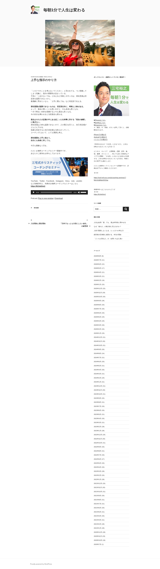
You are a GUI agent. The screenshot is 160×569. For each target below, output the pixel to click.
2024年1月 (97, 382)
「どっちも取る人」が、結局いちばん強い (108, 238)
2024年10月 (98, 345)
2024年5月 (97, 366)
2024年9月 (97, 349)
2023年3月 (97, 422)
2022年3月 (97, 471)
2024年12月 (98, 337)
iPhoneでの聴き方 (100, 134)
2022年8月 (97, 451)
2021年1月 (97, 528)
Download (59, 198)
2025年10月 (98, 296)
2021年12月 (98, 483)
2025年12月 (98, 288)
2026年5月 (97, 268)
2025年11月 (98, 292)
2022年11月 (98, 439)
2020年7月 (97, 544)
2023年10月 (98, 394)
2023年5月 (97, 414)
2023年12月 (98, 386)
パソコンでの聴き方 (101, 139)
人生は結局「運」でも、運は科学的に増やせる (110, 222)
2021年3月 (97, 520)
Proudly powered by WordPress (41, 564)
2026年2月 (97, 280)
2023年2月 (97, 426)
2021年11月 (98, 487)
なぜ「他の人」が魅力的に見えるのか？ (107, 226)
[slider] (84, 192)
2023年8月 (97, 402)
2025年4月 (97, 321)
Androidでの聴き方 (100, 137)
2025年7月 (97, 309)
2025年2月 (97, 329)
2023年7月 (97, 406)
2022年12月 (98, 435)
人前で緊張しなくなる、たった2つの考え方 (109, 230)
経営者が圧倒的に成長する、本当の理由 (107, 234)
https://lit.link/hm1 (100, 194)
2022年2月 (97, 475)
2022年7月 (97, 455)
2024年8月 (97, 353)
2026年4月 (97, 272)
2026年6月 (97, 264)
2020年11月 (98, 536)
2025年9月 (97, 300)
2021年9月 (97, 495)
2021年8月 (97, 500)
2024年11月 (98, 341)
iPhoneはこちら (100, 120)
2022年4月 (97, 467)
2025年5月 (97, 317)
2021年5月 (97, 512)
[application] (59, 192)
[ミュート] (79, 192)
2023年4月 (97, 418)
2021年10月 (98, 491)
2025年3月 (97, 325)
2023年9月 (97, 398)
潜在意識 (36, 207)
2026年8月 (97, 256)
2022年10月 (98, 443)
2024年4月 (97, 370)
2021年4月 (97, 516)
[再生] (34, 192)
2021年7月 (97, 504)
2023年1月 (97, 431)
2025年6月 (97, 313)
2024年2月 (97, 378)
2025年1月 (97, 333)
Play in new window (45, 198)
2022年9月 (97, 447)
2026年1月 (97, 284)
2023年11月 (98, 390)
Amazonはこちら (100, 125)
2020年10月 (98, 540)
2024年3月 (97, 374)
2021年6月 (97, 508)
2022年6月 (97, 459)
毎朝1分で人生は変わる (64, 10)
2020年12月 (98, 532)
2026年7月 (97, 260)
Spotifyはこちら (100, 122)
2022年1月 (97, 479)
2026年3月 (97, 276)
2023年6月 (97, 410)
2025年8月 (97, 305)
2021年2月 (97, 524)
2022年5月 (97, 463)
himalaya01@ (48, 76)
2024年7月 (97, 357)
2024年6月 (97, 361)
